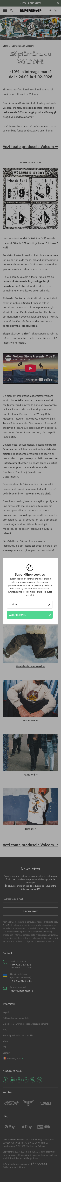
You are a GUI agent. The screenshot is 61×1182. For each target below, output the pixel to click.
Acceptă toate (17, 614)
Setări (13, 604)
